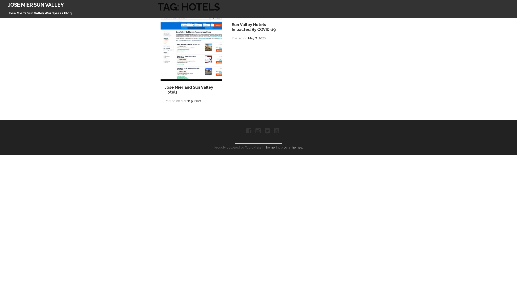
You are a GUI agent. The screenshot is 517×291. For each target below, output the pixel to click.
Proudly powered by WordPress (238, 147)
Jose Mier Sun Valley (36, 5)
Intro (279, 147)
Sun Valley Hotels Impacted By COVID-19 (254, 27)
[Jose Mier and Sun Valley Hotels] (191, 78)
